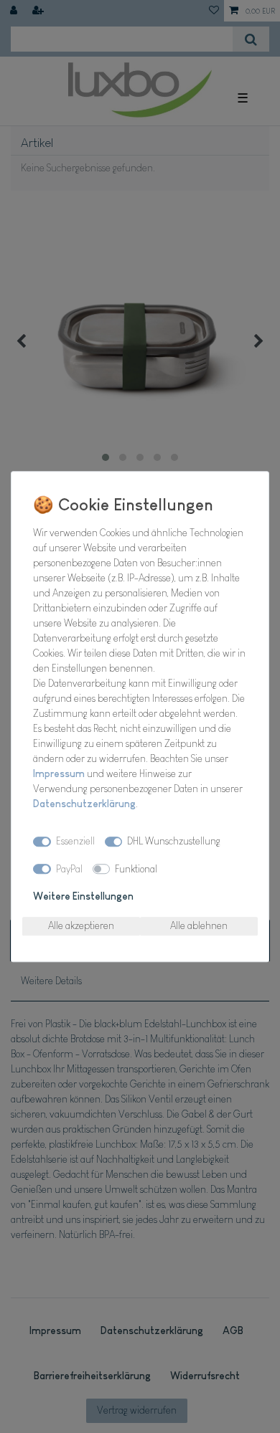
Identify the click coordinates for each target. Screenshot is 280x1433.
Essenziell (75, 841)
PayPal (69, 869)
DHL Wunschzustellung (173, 841)
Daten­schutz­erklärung (84, 803)
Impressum (59, 773)
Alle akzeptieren (81, 925)
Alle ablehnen (199, 925)
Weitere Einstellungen (83, 896)
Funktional (136, 869)
